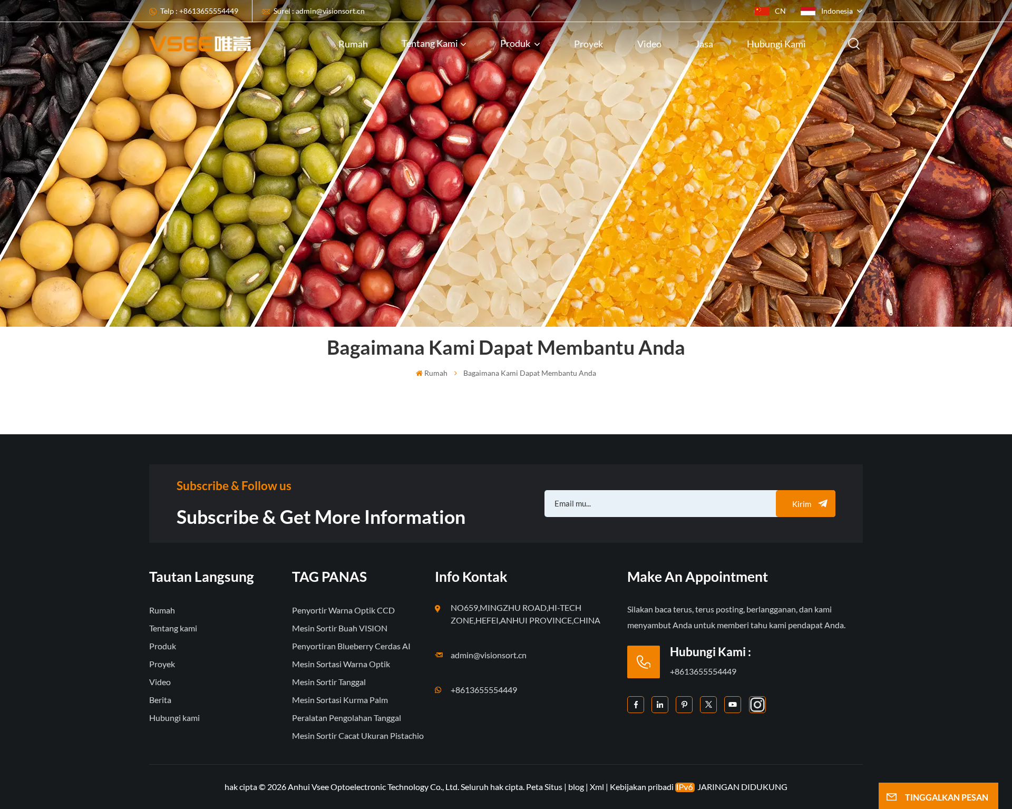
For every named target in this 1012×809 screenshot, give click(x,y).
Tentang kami (430, 43)
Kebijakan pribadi (642, 787)
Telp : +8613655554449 (199, 10)
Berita (160, 700)
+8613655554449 (484, 690)
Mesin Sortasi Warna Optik (341, 664)
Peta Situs (545, 787)
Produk (516, 43)
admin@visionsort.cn (489, 655)
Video (649, 44)
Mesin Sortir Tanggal (329, 682)
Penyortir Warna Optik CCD (343, 610)
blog (576, 787)
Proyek (588, 44)
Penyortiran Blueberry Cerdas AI (351, 646)
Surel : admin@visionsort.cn (319, 10)
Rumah (353, 44)
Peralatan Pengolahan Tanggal (346, 718)
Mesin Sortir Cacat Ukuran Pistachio (358, 735)
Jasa (704, 44)
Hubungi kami (776, 44)
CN (780, 10)
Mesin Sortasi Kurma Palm (340, 700)
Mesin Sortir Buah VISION (339, 628)
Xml (597, 787)
